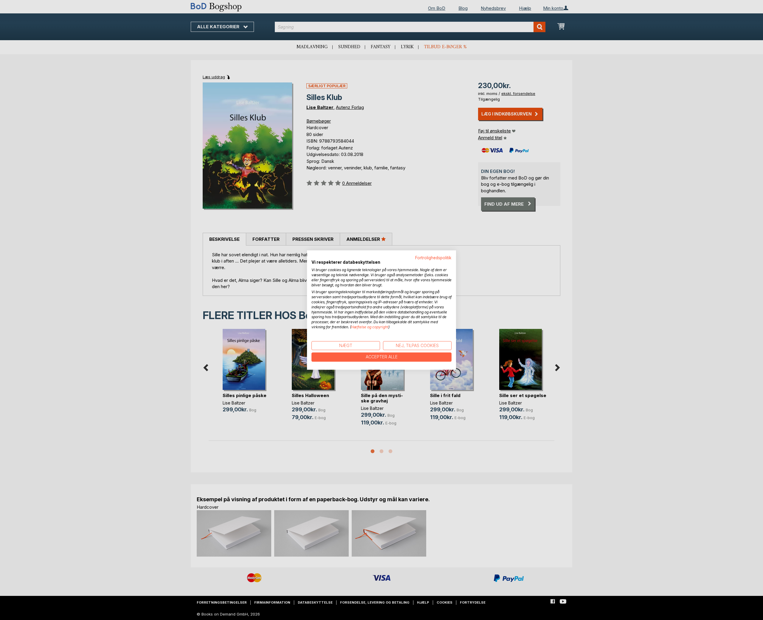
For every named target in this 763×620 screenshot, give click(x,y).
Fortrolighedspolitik (433, 257)
